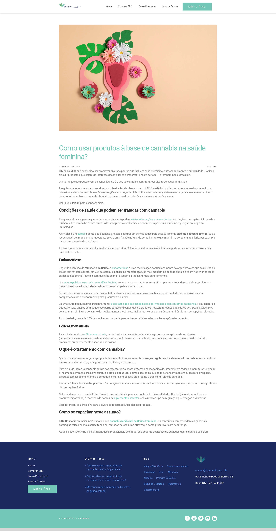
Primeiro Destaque (165, 478)
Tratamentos (174, 484)
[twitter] (200, 518)
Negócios (173, 472)
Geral (161, 472)
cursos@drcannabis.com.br (211, 470)
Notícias (148, 478)
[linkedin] (214, 518)
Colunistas (149, 472)
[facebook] (187, 518)
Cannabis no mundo (177, 466)
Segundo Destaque (154, 484)
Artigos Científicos (153, 466)
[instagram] (194, 518)
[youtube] (207, 518)
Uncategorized (151, 489)
